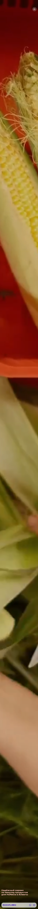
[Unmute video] (34, 9)
